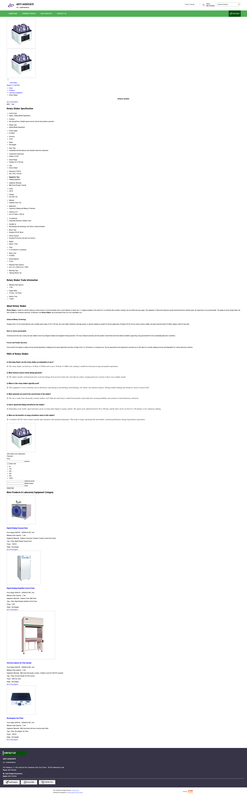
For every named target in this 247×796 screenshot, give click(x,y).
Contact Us (61, 13)
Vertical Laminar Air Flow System (19, 663)
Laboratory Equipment (15, 93)
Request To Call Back (13, 85)
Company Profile (29, 13)
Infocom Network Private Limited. (75, 792)
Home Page (13, 13)
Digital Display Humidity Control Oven (21, 588)
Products (12, 90)
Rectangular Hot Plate (15, 718)
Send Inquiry (236, 13)
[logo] (10, 9)
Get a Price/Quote (12, 102)
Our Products (46, 13)
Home (11, 88)
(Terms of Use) (75, 790)
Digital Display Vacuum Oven (17, 528)
